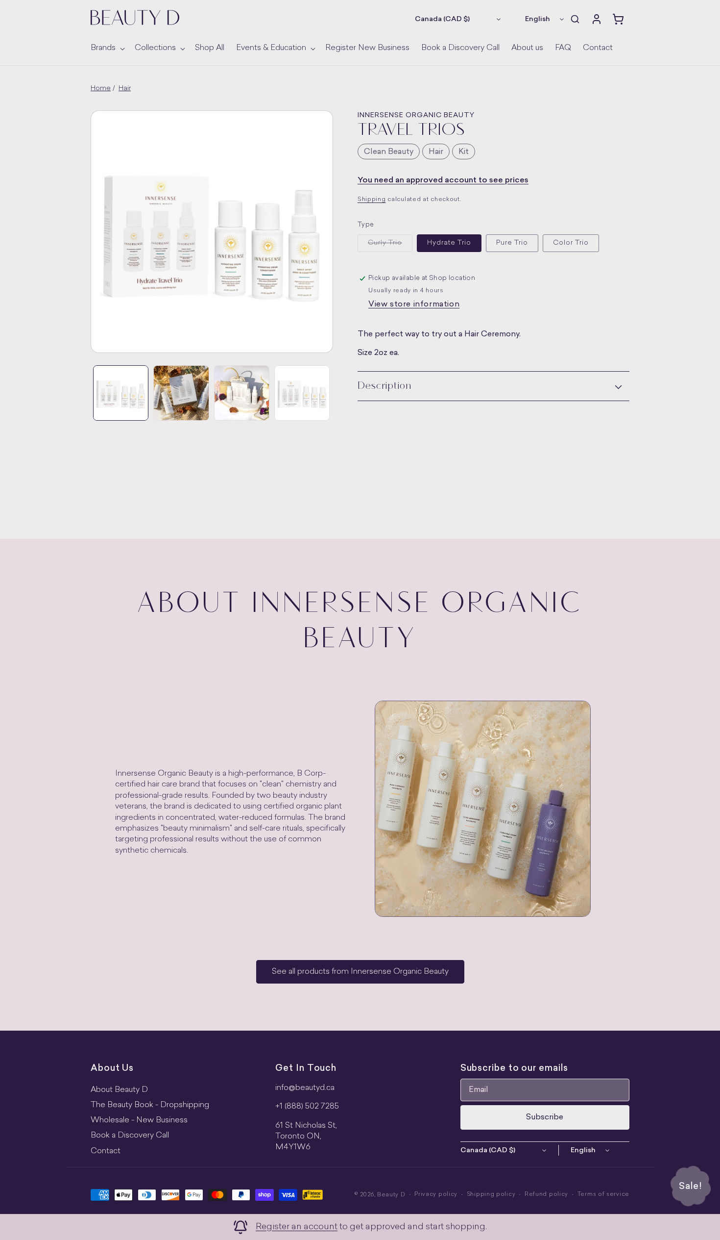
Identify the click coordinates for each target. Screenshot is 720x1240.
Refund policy (546, 1194)
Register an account (296, 1227)
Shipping (372, 199)
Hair (125, 88)
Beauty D (391, 1195)
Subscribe (544, 1117)
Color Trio (571, 243)
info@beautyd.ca (305, 1088)
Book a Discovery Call (130, 1135)
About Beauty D (119, 1090)
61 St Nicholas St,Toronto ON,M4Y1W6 (306, 1137)
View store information (413, 304)
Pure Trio (512, 243)
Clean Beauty (388, 152)
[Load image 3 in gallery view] (181, 393)
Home (101, 88)
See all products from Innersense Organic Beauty (360, 972)
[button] (107, 48)
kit (463, 152)
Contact (105, 1151)
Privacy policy (435, 1194)
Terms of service (603, 1194)
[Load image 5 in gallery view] (302, 393)
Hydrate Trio (449, 243)
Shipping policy (491, 1194)
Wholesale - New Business (139, 1120)
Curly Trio (390, 245)
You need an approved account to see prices (443, 180)
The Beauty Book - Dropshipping (150, 1105)
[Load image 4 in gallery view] (241, 393)
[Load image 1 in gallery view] (120, 393)
